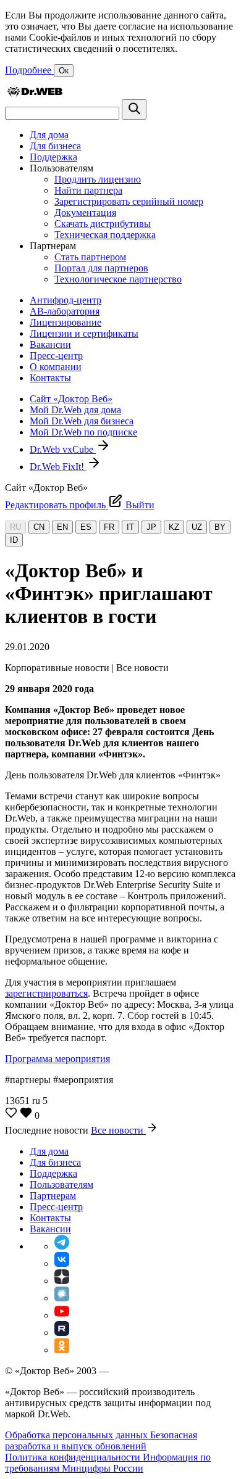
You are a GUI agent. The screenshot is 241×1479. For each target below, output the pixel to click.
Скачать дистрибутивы (102, 223)
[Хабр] (61, 1298)
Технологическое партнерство (118, 279)
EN (62, 527)
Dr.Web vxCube (63, 449)
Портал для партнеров (101, 268)
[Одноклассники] (61, 1350)
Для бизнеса (55, 146)
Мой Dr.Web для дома (75, 410)
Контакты (50, 378)
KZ (174, 527)
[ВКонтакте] (61, 1263)
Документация (85, 212)
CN (38, 527)
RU (15, 527)
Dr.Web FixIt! (58, 466)
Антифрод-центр (65, 300)
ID (14, 540)
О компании (56, 366)
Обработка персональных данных (77, 1435)
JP (151, 527)
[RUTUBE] (61, 1332)
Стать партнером (90, 257)
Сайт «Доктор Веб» (71, 398)
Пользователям (61, 1184)
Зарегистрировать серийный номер (128, 201)
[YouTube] (61, 1315)
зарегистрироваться (46, 993)
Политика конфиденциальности (74, 1457)
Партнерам (53, 1195)
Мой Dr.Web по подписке (83, 432)
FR (109, 527)
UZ (197, 527)
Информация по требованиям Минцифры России (108, 1462)
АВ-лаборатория (64, 311)
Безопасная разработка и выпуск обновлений (101, 1440)
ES (85, 527)
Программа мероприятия (57, 1058)
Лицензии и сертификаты (84, 333)
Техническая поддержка (105, 234)
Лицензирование (65, 322)
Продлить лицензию (97, 179)
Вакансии (50, 344)
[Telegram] (61, 1246)
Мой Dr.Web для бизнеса (81, 421)
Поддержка (53, 157)
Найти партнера (88, 190)
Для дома (49, 135)
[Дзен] (61, 1280)
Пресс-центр (56, 355)
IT (130, 527)
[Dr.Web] (34, 93)
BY (220, 527)
